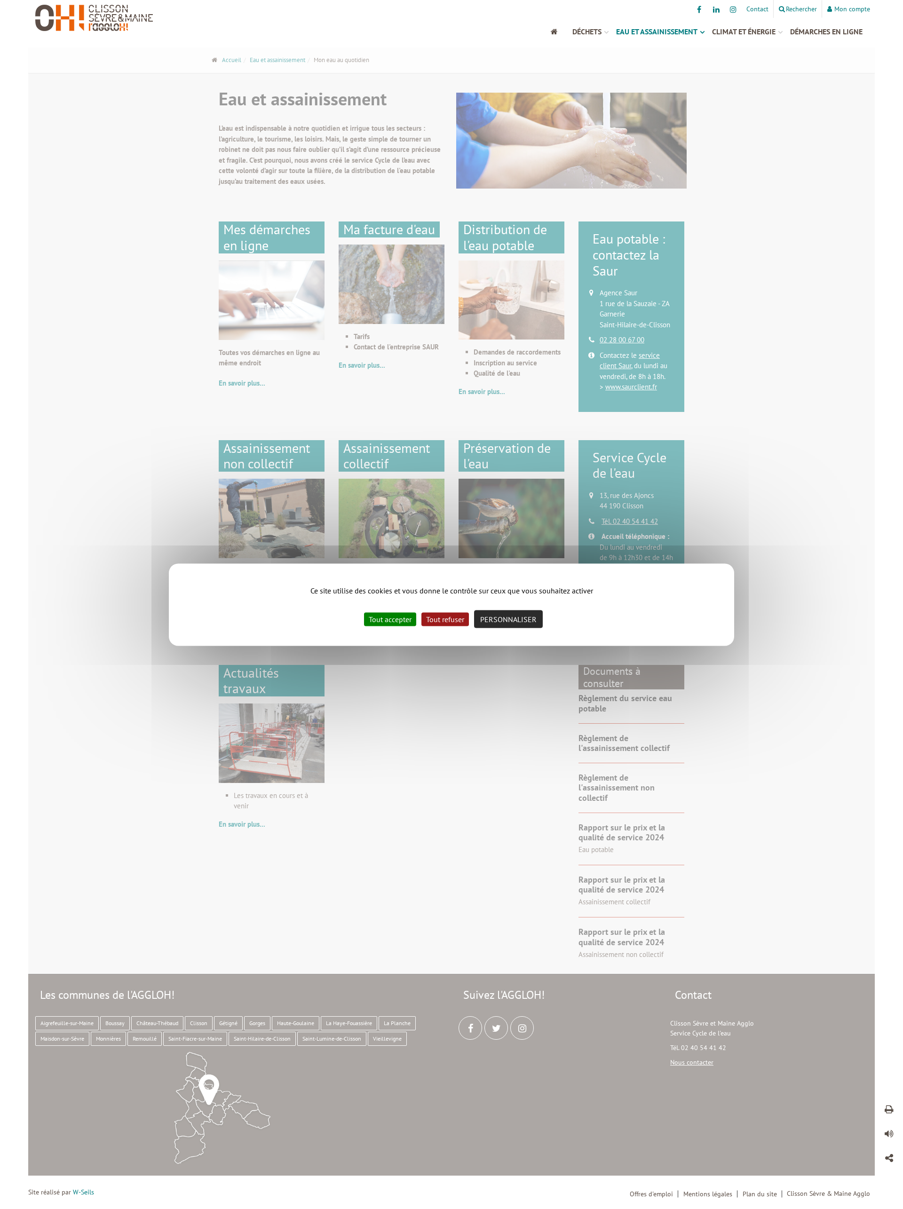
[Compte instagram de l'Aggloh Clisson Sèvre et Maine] (733, 9)
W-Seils (83, 1192)
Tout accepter (390, 619)
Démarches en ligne (826, 31)
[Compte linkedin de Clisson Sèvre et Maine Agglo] (716, 9)
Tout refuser (445, 619)
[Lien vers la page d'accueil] (134, 18)
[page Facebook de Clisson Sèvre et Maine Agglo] (699, 9)
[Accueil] (559, 31)
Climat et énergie (744, 31)
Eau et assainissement (656, 31)
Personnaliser (508, 619)
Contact (757, 9)
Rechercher (801, 9)
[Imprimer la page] (889, 1110)
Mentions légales (707, 1194)
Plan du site (760, 1194)
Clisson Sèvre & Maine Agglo (828, 1193)
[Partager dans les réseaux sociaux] (889, 1159)
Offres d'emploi (651, 1194)
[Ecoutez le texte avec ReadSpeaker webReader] (889, 1135)
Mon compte (852, 9)
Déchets (587, 31)
